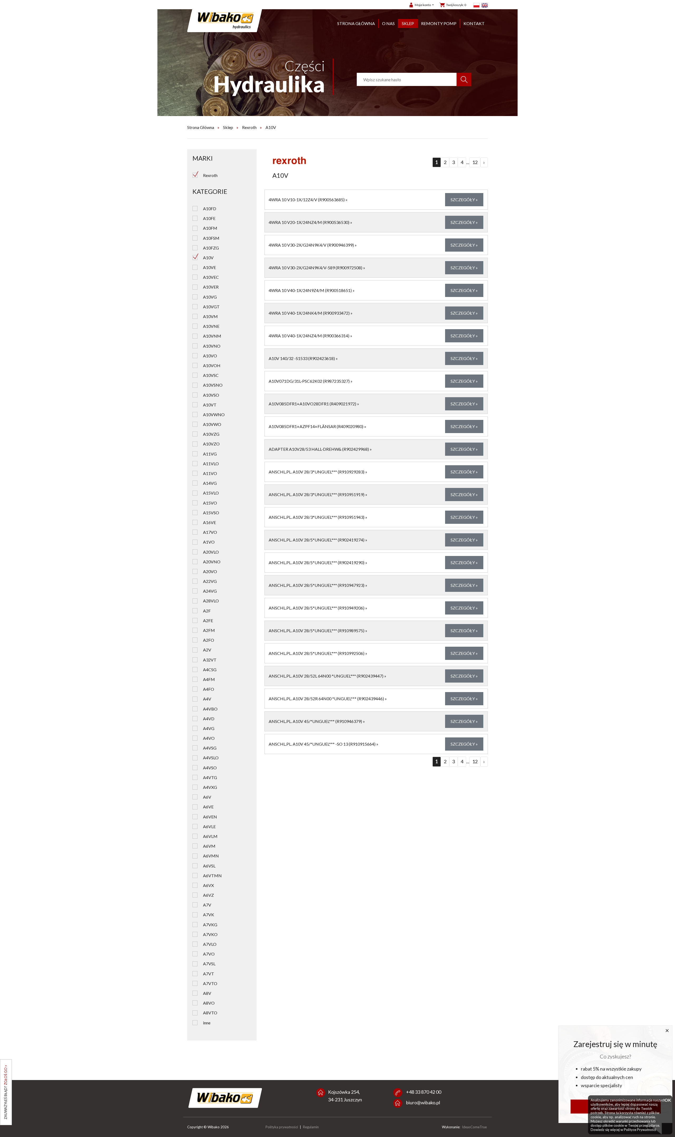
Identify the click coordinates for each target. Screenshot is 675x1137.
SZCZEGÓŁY (464, 199)
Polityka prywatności (282, 1127)
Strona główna (356, 23)
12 (475, 162)
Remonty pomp (438, 23)
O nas (388, 23)
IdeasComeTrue (474, 1127)
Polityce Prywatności (640, 1130)
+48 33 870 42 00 (423, 1092)
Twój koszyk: (456, 5)
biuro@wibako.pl (423, 1102)
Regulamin (311, 1127)
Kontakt (474, 23)
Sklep (408, 23)
